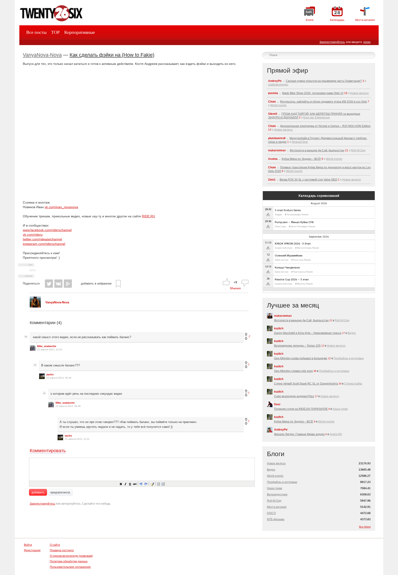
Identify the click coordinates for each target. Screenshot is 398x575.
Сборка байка (353, 383)
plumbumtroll (276, 138)
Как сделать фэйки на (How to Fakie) (112, 55)
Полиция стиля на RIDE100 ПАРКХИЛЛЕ (301, 409)
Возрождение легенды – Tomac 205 (297, 345)
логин (367, 42)
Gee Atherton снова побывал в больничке (300, 358)
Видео (352, 333)
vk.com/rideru (33, 234)
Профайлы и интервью (349, 358)
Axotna (273, 159)
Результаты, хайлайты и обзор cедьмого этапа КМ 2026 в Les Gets (323, 101)
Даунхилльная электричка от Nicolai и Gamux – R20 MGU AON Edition (325, 126)
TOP (55, 32)
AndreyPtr (275, 81)
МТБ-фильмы (275, 519)
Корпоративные (79, 32)
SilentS (272, 113)
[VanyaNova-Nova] (35, 306)
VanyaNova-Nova (42, 55)
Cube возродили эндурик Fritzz (294, 396)
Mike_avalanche (46, 346)
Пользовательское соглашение (70, 567)
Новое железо (359, 93)
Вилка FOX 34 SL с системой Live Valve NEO (308, 179)
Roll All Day (358, 150)
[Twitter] (49, 283)
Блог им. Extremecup (316, 117)
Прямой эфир (287, 70)
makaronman (277, 150)
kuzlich (278, 328)
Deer (277, 404)
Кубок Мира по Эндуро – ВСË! (301, 159)
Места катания (277, 507)
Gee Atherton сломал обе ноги (293, 371)
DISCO (271, 513)
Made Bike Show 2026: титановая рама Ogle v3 (312, 93)
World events (278, 105)
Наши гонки (340, 409)
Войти (28, 544)
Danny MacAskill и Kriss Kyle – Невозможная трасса (307, 333)
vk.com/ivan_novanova (61, 207)
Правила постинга (62, 550)
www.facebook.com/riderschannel (47, 230)
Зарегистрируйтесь (332, 42)
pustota (273, 93)
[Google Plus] (68, 283)
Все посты (36, 32)
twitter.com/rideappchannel (42, 239)
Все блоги (365, 526)
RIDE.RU (148, 216)
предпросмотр (60, 492)
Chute (272, 101)
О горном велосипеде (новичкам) (71, 556)
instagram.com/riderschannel (44, 244)
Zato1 (271, 179)
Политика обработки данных (69, 561)
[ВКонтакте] (58, 283)
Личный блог (300, 142)
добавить (38, 492)
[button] (120, 483)
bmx (33, 270)
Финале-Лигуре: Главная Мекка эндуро (299, 434)
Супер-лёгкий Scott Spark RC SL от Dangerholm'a (306, 383)
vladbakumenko (278, 84)
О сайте (55, 544)
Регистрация (32, 550)
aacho (50, 374)
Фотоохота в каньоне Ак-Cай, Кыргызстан (317, 150)
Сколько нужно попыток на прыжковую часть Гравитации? (324, 81)
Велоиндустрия (277, 494)
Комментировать (48, 450)
